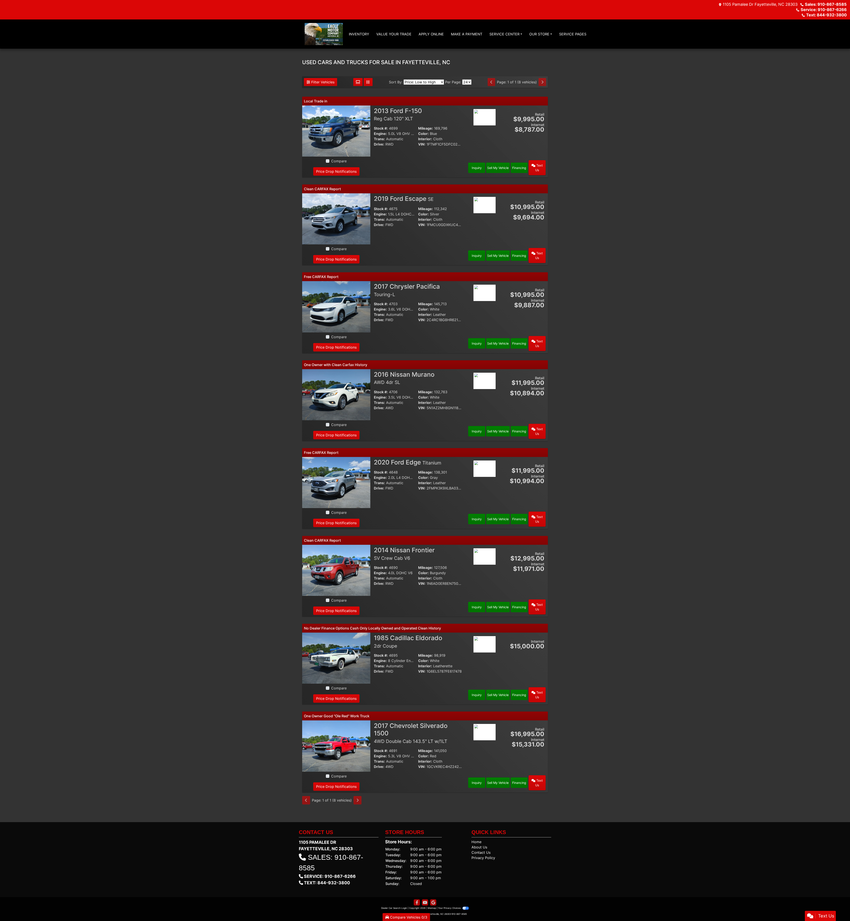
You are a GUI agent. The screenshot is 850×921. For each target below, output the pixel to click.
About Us (479, 847)
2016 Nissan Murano (404, 378)
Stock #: (381, 128)
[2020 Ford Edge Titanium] (336, 482)
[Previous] (491, 82)
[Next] (542, 82)
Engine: (380, 133)
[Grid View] (358, 82)
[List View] (368, 82)
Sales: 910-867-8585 (826, 4)
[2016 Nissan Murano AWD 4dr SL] (336, 394)
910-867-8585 (459, 914)
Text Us (539, 167)
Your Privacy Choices (449, 908)
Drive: (379, 144)
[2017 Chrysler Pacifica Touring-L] (336, 306)
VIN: (421, 144)
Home (476, 842)
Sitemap (431, 908)
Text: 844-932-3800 (826, 15)
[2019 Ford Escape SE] (336, 218)
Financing (519, 168)
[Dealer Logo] (323, 34)
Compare (339, 161)
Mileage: (425, 128)
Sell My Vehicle (498, 168)
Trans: (379, 139)
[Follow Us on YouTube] (425, 902)
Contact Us (481, 852)
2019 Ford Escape (404, 198)
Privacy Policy (483, 858)
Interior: (425, 139)
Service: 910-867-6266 (824, 9)
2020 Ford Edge (407, 462)
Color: (423, 133)
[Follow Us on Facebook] (417, 902)
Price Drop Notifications (336, 171)
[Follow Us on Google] (433, 902)
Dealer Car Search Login (394, 908)
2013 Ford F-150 (398, 114)
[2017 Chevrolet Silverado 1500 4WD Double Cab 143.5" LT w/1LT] (336, 745)
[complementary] (836, 907)
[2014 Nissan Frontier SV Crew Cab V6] (336, 570)
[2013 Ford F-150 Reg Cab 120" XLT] (336, 131)
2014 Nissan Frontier (404, 553)
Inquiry (477, 168)
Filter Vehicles (322, 82)
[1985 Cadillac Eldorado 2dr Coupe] (336, 658)
